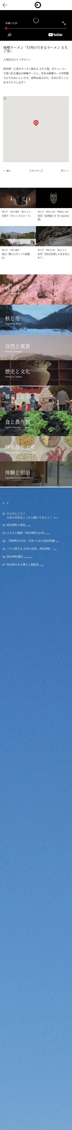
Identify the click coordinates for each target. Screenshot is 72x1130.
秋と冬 (4, 212)
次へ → (64, 170)
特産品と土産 (63, 212)
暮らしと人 (26, 212)
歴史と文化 (50, 212)
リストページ (36, 170)
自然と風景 (14, 212)
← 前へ (7, 170)
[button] (36, 126)
